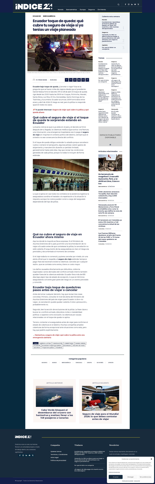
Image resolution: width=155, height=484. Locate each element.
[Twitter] (138, 4)
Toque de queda (48, 347)
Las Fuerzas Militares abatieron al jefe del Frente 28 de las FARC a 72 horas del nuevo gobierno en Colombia (109, 237)
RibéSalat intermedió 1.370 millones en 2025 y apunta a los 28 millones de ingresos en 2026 (103, 96)
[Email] (83, 80)
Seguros (105, 32)
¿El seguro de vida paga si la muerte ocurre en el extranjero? (116, 83)
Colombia (101, 229)
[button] (151, 459)
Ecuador (37, 16)
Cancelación (57, 343)
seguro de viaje (79, 345)
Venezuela (114, 109)
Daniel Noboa (80, 343)
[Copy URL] (87, 80)
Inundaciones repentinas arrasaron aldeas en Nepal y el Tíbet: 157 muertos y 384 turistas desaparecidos (111, 25)
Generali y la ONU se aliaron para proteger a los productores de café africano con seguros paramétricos (111, 38)
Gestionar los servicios (114, 472)
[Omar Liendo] (34, 80)
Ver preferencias (145, 477)
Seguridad (67, 345)
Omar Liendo (42, 80)
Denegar (130, 477)
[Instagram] (128, 4)
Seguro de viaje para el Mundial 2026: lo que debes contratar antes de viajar (100, 416)
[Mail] (135, 4)
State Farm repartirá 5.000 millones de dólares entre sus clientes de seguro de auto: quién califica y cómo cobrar (103, 117)
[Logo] (34, 7)
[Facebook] (125, 4)
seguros (37, 347)
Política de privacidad (127, 480)
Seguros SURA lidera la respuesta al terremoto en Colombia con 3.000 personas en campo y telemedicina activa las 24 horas (116, 99)
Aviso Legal (137, 480)
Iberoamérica (49, 16)
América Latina (45, 343)
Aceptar (115, 477)
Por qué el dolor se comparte (109, 48)
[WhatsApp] (75, 80)
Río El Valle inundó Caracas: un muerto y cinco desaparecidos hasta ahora (116, 115)
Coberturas (68, 343)
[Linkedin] (131, 4)
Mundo (104, 19)
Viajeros (59, 347)
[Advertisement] (61, 218)
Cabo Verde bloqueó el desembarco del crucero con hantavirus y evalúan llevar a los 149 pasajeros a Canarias (54, 414)
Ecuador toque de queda (51, 345)
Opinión (105, 45)
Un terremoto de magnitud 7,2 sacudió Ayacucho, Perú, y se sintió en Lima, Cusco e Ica (108, 179)
